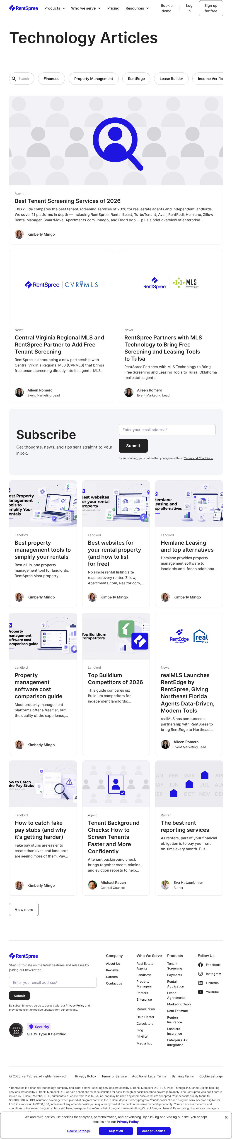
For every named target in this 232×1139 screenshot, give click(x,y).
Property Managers (144, 983)
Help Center (145, 1017)
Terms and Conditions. (198, 458)
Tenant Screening (174, 966)
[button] (55, 8)
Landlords (144, 975)
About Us (113, 963)
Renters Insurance (174, 1019)
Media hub (144, 1043)
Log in (189, 8)
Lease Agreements (176, 995)
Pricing (113, 8)
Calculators (145, 1023)
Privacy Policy (85, 1076)
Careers (112, 977)
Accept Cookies (153, 1131)
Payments (174, 975)
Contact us (114, 983)
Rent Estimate (177, 1011)
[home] (23, 8)
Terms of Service (114, 1076)
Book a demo (167, 8)
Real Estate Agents (145, 966)
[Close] (226, 1117)
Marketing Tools (179, 1004)
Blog (140, 1030)
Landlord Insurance (174, 1031)
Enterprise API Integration (177, 1042)
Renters (142, 993)
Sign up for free (211, 8)
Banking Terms (183, 1076)
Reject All (116, 1131)
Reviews (112, 970)
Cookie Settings (211, 1076)
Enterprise (144, 999)
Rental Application (175, 983)
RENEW (142, 1037)
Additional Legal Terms (149, 1076)
